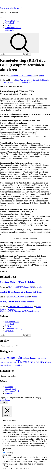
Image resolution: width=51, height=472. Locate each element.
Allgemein (14, 357)
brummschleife (42, 358)
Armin (41, 76)
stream (10, 365)
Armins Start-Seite (12, 21)
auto (28, 358)
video (19, 365)
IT (9, 271)
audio (25, 358)
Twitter (15, 365)
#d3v (4, 358)
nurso (49, 362)
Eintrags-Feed (10, 389)
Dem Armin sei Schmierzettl (11, 8)
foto (11, 362)
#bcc (1, 358)
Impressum (9, 30)
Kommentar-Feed (12, 391)
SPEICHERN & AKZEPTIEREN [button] (16, 468)
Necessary (9, 453)
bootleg (33, 358)
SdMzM (8, 25)
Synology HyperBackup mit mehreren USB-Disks (21, 292)
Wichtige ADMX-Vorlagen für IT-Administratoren (19, 311)
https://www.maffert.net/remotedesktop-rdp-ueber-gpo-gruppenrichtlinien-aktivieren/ (25, 81)
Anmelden (9, 387)
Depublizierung (4, 362)
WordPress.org (10, 393)
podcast (4, 365)
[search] (19, 43)
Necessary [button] (6, 450)
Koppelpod (9, 23)
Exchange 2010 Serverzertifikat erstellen (17, 302)
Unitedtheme (5, 400)
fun (15, 362)
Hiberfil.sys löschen (7, 309)
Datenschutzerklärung (13, 28)
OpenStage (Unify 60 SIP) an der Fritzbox (17, 282)
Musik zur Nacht (37, 361)
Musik (23, 361)
